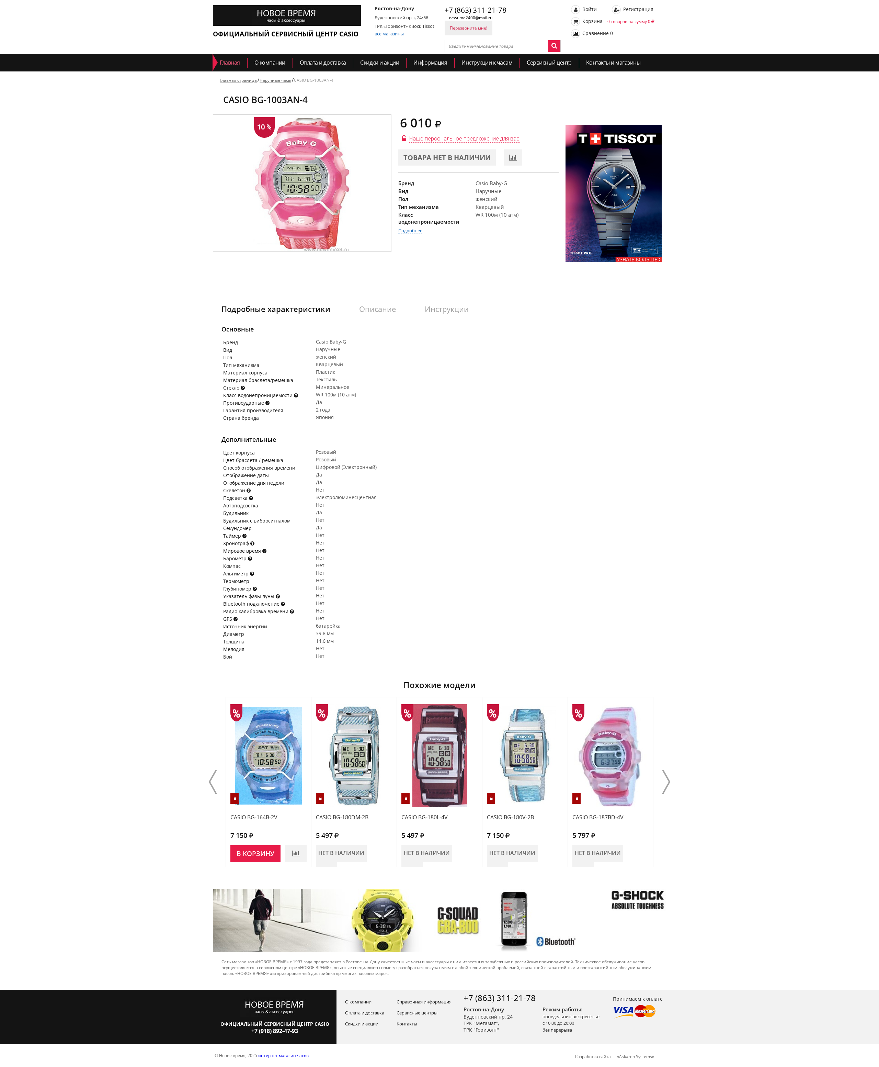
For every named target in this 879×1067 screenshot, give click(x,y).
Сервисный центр (549, 62)
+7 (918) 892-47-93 (274, 1031)
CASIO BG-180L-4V (424, 817)
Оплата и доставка (323, 62)
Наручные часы (275, 80)
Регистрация (637, 9)
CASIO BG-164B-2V (253, 817)
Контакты (407, 1024)
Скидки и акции (379, 62)
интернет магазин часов (283, 1055)
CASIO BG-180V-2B (510, 817)
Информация (430, 62)
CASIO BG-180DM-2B (342, 817)
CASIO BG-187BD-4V (598, 817)
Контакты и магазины (613, 62)
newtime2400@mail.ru (470, 18)
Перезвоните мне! (468, 28)
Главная (230, 62)
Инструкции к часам (486, 62)
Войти (589, 9)
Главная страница (238, 80)
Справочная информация (424, 1002)
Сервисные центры (417, 1013)
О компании (269, 62)
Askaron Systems (635, 1056)
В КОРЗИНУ (255, 853)
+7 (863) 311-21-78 (475, 10)
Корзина (615, 21)
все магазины (389, 34)
